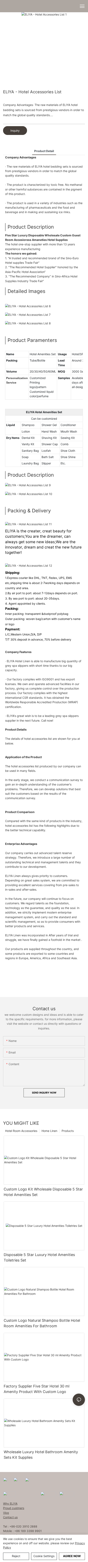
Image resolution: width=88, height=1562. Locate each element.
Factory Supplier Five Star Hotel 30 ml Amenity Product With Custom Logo (36, 1389)
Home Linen (49, 1131)
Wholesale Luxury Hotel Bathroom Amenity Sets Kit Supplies (41, 1455)
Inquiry (15, 130)
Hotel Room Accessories (21, 1131)
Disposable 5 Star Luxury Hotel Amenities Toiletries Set (39, 1257)
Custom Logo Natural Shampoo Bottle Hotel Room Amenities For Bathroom (42, 1323)
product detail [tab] (44, 151)
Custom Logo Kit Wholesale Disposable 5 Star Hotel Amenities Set (43, 1192)
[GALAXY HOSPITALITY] (48, 1493)
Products (68, 1131)
